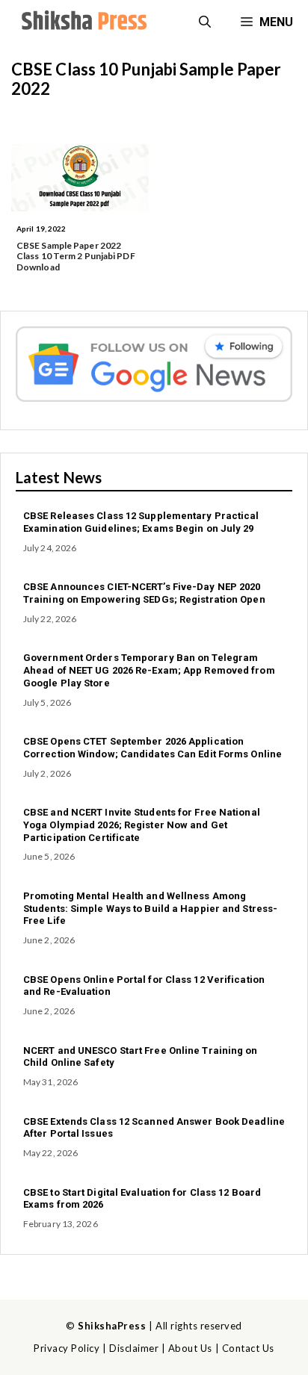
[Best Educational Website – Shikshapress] (82, 22)
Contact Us (248, 1348)
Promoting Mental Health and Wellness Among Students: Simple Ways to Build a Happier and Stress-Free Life (150, 908)
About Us (190, 1348)
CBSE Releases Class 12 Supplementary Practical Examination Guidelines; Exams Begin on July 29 (141, 522)
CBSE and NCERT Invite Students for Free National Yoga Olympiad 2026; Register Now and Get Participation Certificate (141, 825)
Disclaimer (133, 1348)
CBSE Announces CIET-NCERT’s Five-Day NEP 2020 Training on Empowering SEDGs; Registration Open (144, 593)
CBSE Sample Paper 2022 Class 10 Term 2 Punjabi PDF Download (75, 256)
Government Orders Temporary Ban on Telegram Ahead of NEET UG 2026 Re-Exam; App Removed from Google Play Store (149, 670)
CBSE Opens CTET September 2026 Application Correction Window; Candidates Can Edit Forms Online (152, 748)
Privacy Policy (66, 1348)
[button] (205, 22)
